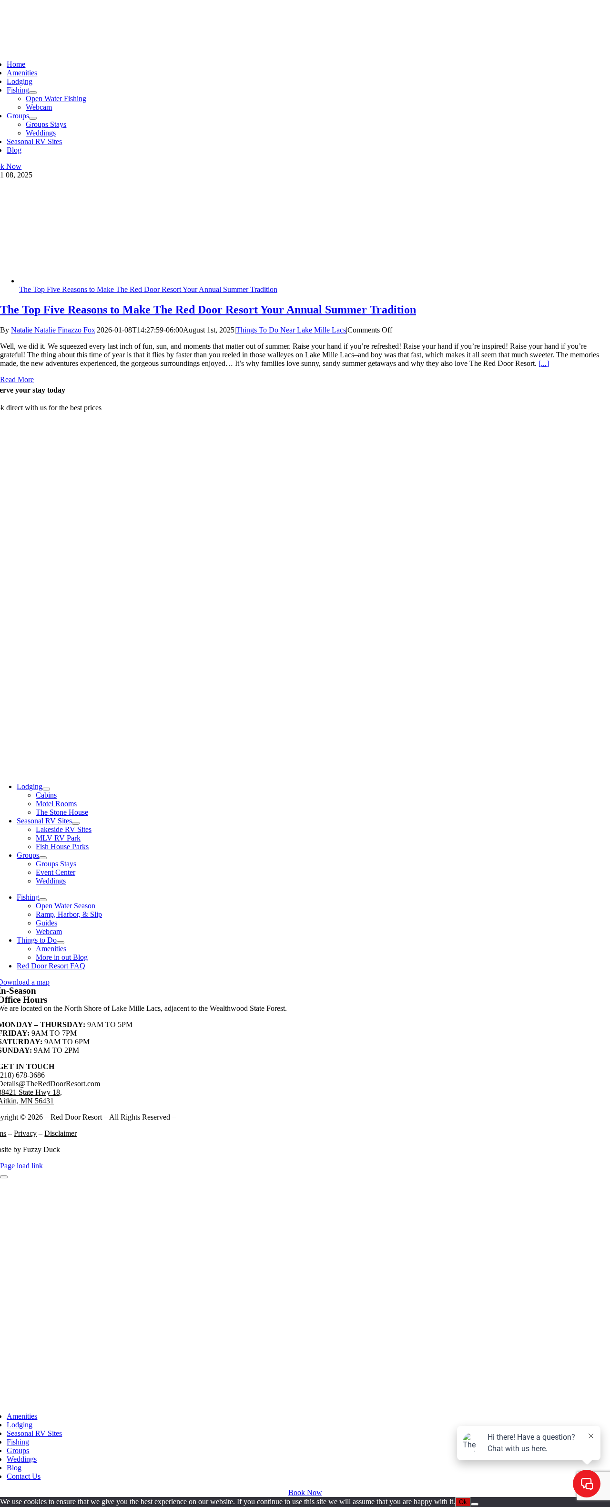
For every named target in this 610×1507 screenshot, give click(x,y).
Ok (463, 1502)
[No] (474, 1504)
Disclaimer (60, 1133)
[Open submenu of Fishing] (33, 92)
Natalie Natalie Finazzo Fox (53, 330)
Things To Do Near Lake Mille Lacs (291, 330)
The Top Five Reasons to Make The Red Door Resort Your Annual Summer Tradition (148, 289)
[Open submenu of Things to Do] (60, 942)
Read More (17, 379)
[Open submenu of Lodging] (46, 789)
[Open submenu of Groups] (33, 118)
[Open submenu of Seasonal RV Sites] (76, 823)
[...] (544, 363)
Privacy (25, 1133)
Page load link (21, 1166)
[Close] (4, 1176)
